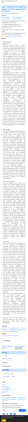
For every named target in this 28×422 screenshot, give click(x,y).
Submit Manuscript (7, 389)
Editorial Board (6, 388)
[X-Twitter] (7, 414)
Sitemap (4, 392)
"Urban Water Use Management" (17, 329)
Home (3, 384)
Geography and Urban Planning (10, 335)
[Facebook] (3, 414)
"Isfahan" (4, 328)
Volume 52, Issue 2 (19, 346)
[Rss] (14, 414)
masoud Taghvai (6, 19)
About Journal (5, 386)
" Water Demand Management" (10, 331)
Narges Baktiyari (6, 17)
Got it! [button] (4, 420)
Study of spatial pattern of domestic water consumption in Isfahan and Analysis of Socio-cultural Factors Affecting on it (14, 8)
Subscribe (22, 410)
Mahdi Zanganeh (16, 19)
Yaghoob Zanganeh (17, 17)
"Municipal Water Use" (14, 328)
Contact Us (5, 391)
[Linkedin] (11, 414)
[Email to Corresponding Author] (22, 16)
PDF (8, 358)
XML (6, 356)
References (7, 340)
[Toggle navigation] (13, 3)
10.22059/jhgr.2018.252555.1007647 (13, 36)
